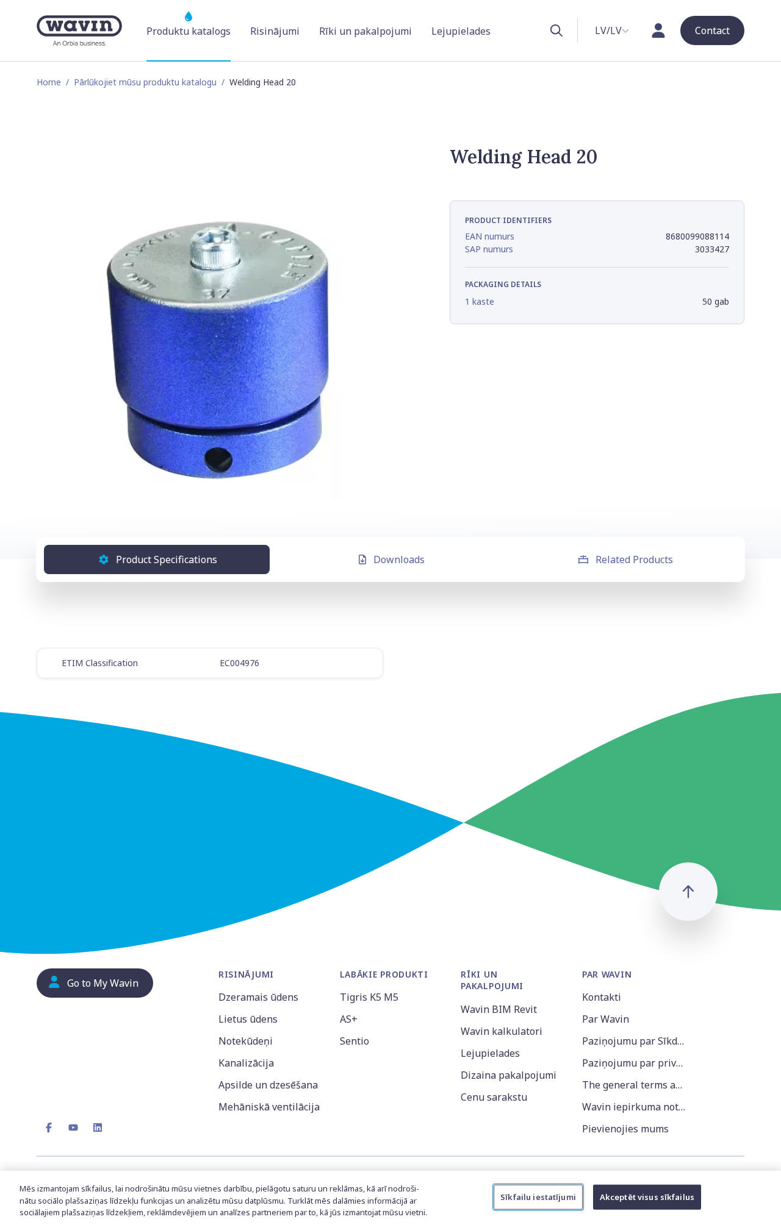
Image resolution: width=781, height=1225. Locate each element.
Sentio (354, 1041)
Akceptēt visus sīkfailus (647, 1196)
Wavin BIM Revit (499, 1009)
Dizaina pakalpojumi (508, 1075)
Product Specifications (166, 559)
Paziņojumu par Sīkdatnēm (635, 1041)
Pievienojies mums (625, 1128)
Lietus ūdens (248, 1019)
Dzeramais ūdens (258, 997)
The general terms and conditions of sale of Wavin (635, 1085)
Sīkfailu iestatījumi (538, 1196)
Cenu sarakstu (494, 1097)
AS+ (349, 1019)
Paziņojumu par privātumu (635, 1063)
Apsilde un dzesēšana (268, 1085)
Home (49, 82)
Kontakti (601, 997)
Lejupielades (490, 1053)
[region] (390, 1198)
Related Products (634, 559)
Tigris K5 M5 (369, 997)
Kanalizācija (246, 1063)
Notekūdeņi (245, 1041)
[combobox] (612, 30)
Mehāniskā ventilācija (269, 1106)
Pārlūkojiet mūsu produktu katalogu (145, 82)
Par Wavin (605, 1019)
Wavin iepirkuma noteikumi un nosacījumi (635, 1106)
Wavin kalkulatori (501, 1031)
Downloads (399, 559)
